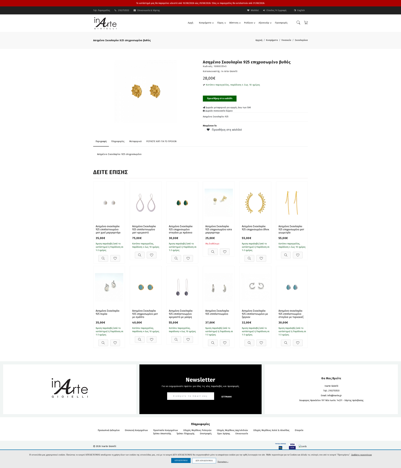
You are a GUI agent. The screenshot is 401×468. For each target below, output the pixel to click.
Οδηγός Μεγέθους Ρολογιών (197, 430)
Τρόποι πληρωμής (186, 433)
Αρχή (190, 22)
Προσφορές (281, 22)
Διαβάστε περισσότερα (361, 455)
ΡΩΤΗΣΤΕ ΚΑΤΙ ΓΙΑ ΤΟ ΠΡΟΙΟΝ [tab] (161, 141)
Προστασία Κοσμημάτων (165, 430)
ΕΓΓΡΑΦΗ (226, 396)
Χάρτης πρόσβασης (354, 400)
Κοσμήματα (205, 22)
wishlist (254, 10)
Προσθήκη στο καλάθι (219, 98)
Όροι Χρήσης (223, 433)
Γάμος (220, 22)
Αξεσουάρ (264, 22)
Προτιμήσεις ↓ (223, 462)
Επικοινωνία (241, 433)
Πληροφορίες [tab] (118, 141)
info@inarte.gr (334, 395)
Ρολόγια (248, 22)
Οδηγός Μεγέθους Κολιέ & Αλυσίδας (271, 430)
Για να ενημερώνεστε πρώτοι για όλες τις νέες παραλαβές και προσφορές (200, 386)
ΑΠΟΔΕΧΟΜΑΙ (180, 460)
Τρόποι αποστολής (162, 433)
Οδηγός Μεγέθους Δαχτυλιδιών (232, 430)
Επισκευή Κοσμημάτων (136, 430)
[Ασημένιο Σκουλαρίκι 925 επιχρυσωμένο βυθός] (145, 91)
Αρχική (258, 40)
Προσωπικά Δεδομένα (109, 430)
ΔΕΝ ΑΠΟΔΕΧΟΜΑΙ (204, 461)
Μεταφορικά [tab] (135, 141)
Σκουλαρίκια (301, 40)
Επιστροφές (206, 433)
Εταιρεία (299, 430)
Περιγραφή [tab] (101, 141)
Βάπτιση (233, 22)
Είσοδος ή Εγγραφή (276, 10)
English (301, 10)
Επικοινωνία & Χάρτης (148, 10)
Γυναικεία (286, 40)
